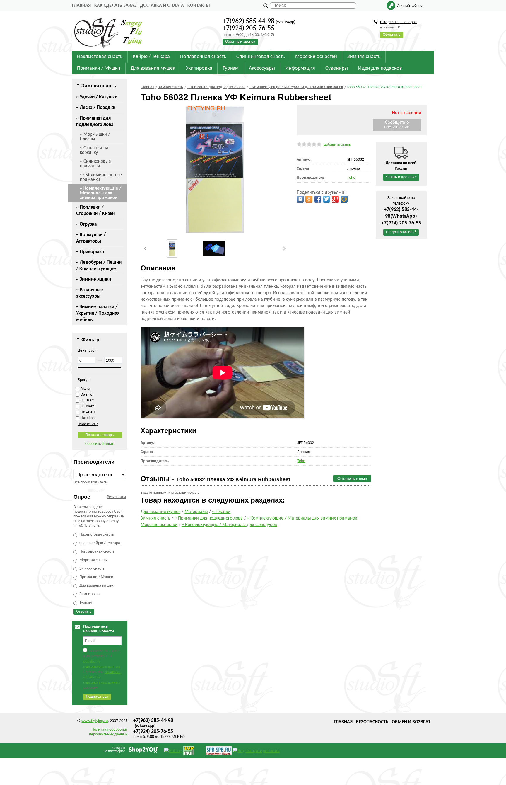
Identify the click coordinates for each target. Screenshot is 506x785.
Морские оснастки (159, 524)
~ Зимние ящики (93, 279)
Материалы (196, 512)
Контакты (198, 5)
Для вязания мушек (160, 512)
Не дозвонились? (401, 232)
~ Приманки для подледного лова (94, 121)
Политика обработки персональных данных (108, 732)
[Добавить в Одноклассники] (308, 199)
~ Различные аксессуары (89, 293)
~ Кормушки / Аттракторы (91, 238)
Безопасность (372, 722)
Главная (81, 5)
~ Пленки (221, 512)
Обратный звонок (240, 42)
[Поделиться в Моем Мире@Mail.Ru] (344, 199)
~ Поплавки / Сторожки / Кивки (95, 210)
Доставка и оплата (162, 5)
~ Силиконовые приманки (95, 163)
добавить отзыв (337, 144)
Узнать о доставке (401, 177)
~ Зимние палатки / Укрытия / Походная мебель (97, 313)
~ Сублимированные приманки (101, 177)
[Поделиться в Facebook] (317, 199)
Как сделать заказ (115, 5)
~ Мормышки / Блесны (95, 137)
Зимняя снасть (155, 518)
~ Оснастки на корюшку (94, 150)
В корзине (398, 22)
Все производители (90, 482)
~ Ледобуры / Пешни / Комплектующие (99, 265)
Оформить (392, 35)
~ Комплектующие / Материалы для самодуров (229, 524)
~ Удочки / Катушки (96, 97)
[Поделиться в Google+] (335, 199)
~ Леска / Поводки (95, 107)
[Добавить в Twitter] (326, 199)
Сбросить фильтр (99, 444)
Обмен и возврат (411, 722)
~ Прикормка (90, 251)
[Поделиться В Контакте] (300, 199)
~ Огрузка (86, 224)
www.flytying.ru (94, 721)
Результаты (116, 497)
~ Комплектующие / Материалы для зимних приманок (100, 193)
